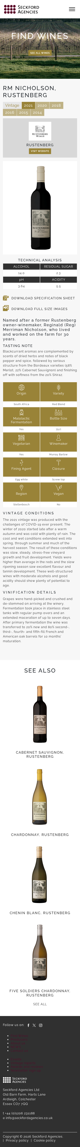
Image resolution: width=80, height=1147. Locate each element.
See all (40, 1004)
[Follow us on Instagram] (40, 1025)
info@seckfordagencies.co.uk (29, 1118)
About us (18, 1043)
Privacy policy (17, 1140)
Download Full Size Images (39, 309)
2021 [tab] (28, 105)
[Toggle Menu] (72, 9)
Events (16, 1059)
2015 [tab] (23, 112)
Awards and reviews (27, 1067)
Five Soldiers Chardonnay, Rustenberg (40, 993)
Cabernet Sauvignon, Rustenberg (40, 754)
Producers (19, 1039)
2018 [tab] (56, 105)
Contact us (19, 1051)
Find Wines (19, 1036)
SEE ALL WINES (40, 53)
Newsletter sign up (26, 1070)
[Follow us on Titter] (34, 1025)
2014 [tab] (37, 112)
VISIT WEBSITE (40, 151)
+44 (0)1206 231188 (20, 1113)
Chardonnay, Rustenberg (40, 835)
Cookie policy (45, 1140)
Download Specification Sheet (43, 298)
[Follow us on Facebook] (28, 1025)
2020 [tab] (42, 105)
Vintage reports (23, 1063)
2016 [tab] (9, 112)
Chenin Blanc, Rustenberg (40, 913)
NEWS (16, 1047)
